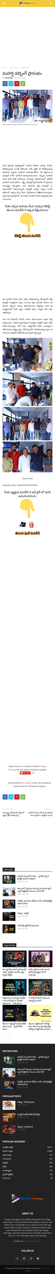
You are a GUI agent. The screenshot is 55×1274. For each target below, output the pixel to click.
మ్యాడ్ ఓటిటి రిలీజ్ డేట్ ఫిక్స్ (28, 1114)
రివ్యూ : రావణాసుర (25, 1127)
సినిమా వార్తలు (13, 67)
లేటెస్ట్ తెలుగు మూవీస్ (27, 236)
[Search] (51, 3)
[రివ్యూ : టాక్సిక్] (9, 916)
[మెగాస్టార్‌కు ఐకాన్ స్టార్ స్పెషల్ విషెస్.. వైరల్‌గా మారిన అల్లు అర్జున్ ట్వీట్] (15, 959)
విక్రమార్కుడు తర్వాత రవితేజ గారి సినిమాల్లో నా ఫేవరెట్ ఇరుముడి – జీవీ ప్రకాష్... (14, 1001)
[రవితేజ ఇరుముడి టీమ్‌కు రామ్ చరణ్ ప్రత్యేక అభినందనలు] (9, 904)
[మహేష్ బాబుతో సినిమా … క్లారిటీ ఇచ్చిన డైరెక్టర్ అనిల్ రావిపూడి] (9, 879)
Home (5, 67)
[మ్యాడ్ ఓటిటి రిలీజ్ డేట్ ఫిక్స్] (9, 1117)
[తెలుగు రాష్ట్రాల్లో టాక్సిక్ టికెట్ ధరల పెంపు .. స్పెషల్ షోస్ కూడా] (15, 1013)
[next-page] (8, 937)
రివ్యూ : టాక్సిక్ (23, 913)
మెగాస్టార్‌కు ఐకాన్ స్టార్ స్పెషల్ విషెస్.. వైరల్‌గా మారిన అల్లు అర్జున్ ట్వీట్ (14, 972)
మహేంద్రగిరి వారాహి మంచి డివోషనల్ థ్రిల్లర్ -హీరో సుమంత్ (39, 972)
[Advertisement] (27, 36)
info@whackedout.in (32, 1241)
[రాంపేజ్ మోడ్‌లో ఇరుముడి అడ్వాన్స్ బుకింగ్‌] (41, 987)
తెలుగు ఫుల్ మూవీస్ (27, 533)
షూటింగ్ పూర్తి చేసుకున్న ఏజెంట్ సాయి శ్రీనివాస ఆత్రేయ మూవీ (40, 814)
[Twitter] (11, 83)
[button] (4, 3)
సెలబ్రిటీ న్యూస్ (25, 67)
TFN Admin (9, 78)
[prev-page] (4, 937)
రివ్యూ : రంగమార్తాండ (25, 1102)
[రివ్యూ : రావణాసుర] (9, 1130)
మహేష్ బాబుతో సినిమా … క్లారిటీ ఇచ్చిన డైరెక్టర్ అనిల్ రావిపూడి (33, 877)
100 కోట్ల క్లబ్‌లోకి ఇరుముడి (28, 925)
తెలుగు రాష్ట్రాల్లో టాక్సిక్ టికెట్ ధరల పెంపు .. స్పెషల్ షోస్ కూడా (14, 1026)
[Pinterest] (16, 83)
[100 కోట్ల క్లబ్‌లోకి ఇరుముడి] (9, 928)
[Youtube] (37, 1258)
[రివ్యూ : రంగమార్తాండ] (9, 1105)
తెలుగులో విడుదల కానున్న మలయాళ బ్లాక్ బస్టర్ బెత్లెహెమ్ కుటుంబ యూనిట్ (34, 889)
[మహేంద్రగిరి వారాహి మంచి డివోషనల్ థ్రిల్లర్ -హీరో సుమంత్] (41, 959)
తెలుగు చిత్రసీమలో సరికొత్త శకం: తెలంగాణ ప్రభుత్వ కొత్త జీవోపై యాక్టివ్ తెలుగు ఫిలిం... (40, 1026)
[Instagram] (24, 1258)
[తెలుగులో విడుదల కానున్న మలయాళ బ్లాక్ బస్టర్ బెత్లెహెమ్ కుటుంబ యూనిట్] (9, 891)
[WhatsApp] (22, 83)
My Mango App (28, 783)
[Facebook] (5, 83)
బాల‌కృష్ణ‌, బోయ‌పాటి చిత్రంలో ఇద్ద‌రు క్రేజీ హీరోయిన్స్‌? (13, 814)
